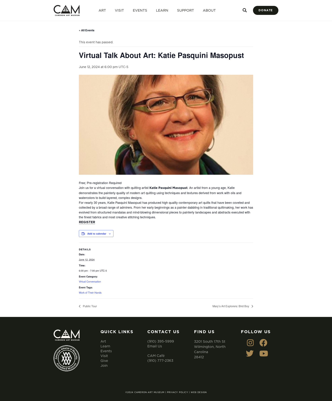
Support (185, 10)
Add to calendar (96, 233)
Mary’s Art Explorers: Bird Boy (231, 306)
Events (140, 10)
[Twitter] (250, 353)
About (209, 10)
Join (104, 365)
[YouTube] (263, 353)
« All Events (86, 30)
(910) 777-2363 (160, 360)
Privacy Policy (177, 392)
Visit (119, 10)
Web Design (199, 392)
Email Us (154, 346)
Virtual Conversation (90, 281)
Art (102, 10)
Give (104, 360)
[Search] (244, 10)
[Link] (67, 10)
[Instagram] (250, 343)
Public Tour (89, 306)
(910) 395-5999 (160, 341)
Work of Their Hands (90, 292)
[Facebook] (263, 343)
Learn (162, 10)
